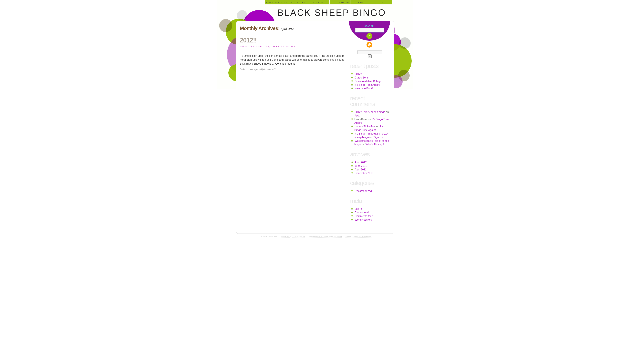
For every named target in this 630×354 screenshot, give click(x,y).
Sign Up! (319, 2)
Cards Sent (361, 77)
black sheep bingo (331, 13)
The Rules (298, 2)
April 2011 (361, 169)
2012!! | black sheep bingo (370, 112)
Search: (370, 26)
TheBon (291, 47)
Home (381, 2)
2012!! (248, 40)
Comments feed (364, 216)
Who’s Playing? (276, 2)
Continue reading (287, 63)
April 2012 (361, 162)
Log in (358, 208)
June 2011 (361, 166)
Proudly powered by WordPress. (358, 236)
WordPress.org (363, 219)
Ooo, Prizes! (340, 2)
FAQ (360, 2)
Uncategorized (255, 69)
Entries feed (362, 212)
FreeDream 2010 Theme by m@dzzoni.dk (325, 236)
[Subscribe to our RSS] (369, 45)
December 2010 (364, 173)
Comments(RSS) (298, 236)
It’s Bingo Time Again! (367, 84)
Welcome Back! (364, 88)
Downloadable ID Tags (368, 81)
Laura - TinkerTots (365, 126)
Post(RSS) (285, 236)
